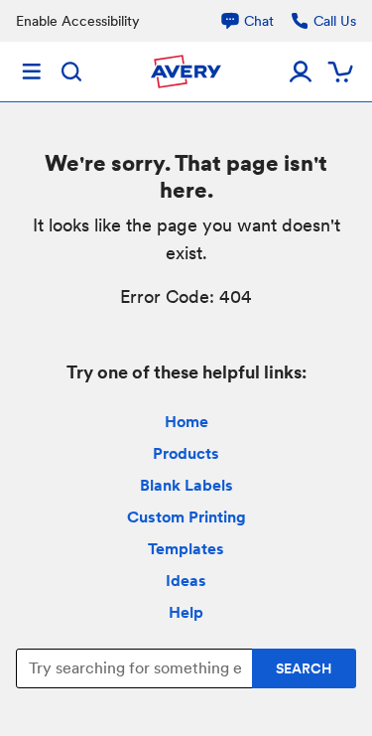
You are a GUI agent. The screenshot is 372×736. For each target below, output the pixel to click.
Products (186, 453)
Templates (186, 548)
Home (186, 421)
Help (186, 612)
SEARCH (304, 668)
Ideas (186, 580)
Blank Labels (186, 485)
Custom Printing (186, 517)
